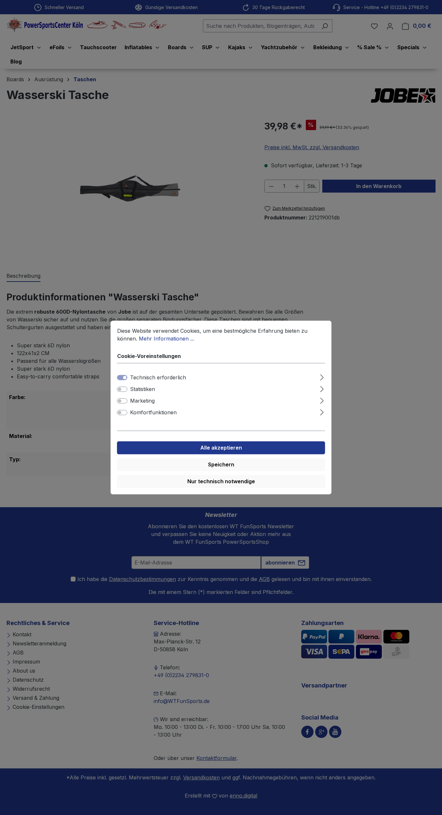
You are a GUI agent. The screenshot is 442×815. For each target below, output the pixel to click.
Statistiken (142, 389)
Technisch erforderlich (158, 377)
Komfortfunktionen (153, 412)
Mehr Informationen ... (166, 338)
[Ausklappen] (322, 377)
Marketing (142, 401)
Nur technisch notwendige (221, 481)
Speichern (221, 465)
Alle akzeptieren (221, 448)
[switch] (122, 389)
